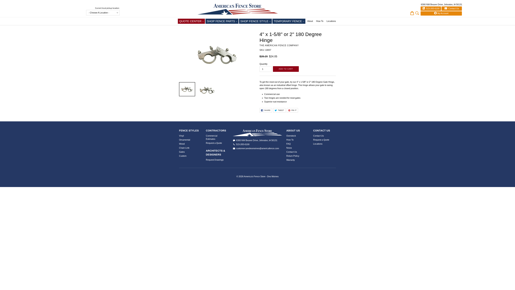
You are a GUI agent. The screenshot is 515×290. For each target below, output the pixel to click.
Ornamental (184, 140)
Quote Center (192, 21)
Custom (182, 156)
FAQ (288, 144)
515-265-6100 (432, 8)
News (289, 148)
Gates (182, 152)
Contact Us (453, 8)
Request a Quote (214, 143)
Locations (331, 21)
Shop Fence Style (256, 21)
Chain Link (184, 148)
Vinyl (181, 136)
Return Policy (292, 156)
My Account (442, 13)
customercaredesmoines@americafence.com (257, 148)
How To (319, 21)
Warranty (290, 160)
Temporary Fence (289, 21)
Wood (182, 144)
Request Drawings (215, 160)
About (310, 21)
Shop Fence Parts (222, 21)
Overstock (291, 136)
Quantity (263, 64)
